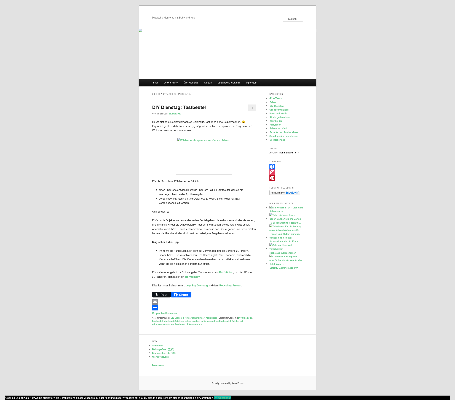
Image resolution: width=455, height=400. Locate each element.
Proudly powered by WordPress (227, 383)
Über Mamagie (190, 82)
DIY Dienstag (177, 317)
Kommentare (194, 324)
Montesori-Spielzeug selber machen (182, 321)
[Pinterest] (286, 178)
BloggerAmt (158, 365)
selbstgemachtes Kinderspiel (216, 321)
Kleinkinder (211, 317)
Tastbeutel (180, 324)
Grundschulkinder (279, 109)
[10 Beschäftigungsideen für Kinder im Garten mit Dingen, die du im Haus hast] (285, 218)
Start (155, 82)
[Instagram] (286, 172)
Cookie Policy (171, 82)
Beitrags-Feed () (163, 349)
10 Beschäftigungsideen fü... (285, 222)
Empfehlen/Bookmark (164, 313)
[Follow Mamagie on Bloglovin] (284, 194)
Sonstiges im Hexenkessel (283, 136)
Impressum (251, 82)
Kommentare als (164, 353)
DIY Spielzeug (245, 317)
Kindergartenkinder (195, 317)
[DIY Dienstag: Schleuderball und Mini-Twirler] (278, 207)
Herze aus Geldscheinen (282, 252)
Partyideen (275, 124)
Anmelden (157, 345)
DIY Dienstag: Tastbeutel (179, 107)
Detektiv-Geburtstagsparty (283, 267)
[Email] (204, 302)
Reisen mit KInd (278, 128)
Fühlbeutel (157, 321)
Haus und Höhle (278, 113)
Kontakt (208, 82)
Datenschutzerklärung (229, 82)
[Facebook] (286, 166)
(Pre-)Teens (275, 98)
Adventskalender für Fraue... (285, 241)
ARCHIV (273, 152)
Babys (272, 102)
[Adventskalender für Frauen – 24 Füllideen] (285, 237)
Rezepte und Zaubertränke (283, 132)
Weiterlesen (224, 397)
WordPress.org (160, 356)
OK (216, 397)
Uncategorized (277, 139)
